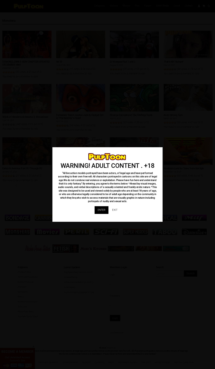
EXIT (114, 209)
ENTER (101, 209)
